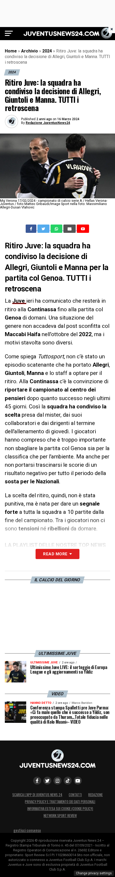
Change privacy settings (94, 873)
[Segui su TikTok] (68, 781)
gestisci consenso (27, 830)
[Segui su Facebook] (37, 781)
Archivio (29, 51)
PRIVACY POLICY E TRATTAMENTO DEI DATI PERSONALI (60, 801)
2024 (47, 51)
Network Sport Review (60, 815)
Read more (55, 554)
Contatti (75, 794)
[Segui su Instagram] (57, 781)
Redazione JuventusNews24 (48, 123)
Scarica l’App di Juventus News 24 (37, 794)
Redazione (95, 794)
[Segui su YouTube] (78, 781)
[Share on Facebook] (31, 229)
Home (11, 51)
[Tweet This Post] (44, 229)
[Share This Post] (57, 229)
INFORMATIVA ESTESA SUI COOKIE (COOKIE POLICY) (60, 808)
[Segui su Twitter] (47, 781)
